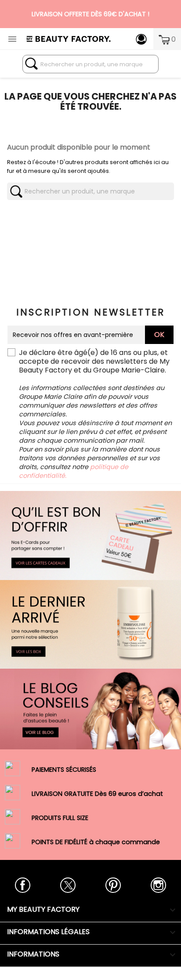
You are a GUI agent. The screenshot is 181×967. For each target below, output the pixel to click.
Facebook (22, 885)
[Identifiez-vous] (141, 39)
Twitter (68, 885)
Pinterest (113, 885)
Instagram (158, 885)
